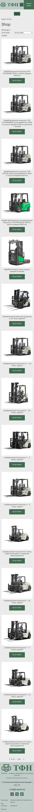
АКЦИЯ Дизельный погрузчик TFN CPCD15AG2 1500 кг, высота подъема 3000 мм (17, 73)
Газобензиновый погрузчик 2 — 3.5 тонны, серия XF (17, 412)
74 (19, 759)
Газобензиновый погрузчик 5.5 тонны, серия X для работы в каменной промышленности (17, 554)
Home (3, 19)
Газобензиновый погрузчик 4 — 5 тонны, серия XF (17, 459)
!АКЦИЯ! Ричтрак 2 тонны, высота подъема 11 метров (17, 270)
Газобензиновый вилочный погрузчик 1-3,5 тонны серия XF (17, 318)
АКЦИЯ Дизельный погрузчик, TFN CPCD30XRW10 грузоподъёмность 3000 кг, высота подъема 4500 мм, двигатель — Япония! (17, 123)
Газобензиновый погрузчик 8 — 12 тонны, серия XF (17, 696)
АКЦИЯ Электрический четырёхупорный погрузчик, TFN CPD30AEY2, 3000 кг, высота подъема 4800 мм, (17, 222)
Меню (17, 14)
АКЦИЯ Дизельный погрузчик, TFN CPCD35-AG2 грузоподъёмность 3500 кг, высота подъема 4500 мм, (17, 174)
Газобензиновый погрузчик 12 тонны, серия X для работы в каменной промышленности (17, 744)
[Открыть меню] (22, 5)
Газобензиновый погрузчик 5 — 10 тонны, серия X (17, 602)
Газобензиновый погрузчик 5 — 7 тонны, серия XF (17, 649)
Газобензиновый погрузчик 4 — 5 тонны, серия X (17, 506)
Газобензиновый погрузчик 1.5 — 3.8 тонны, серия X (17, 365)
